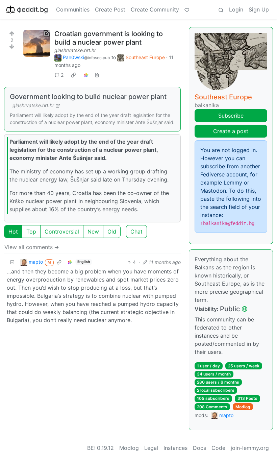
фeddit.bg (32, 9)
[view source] (97, 75)
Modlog (242, 406)
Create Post (110, 9)
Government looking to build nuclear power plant (88, 97)
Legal (151, 447)
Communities (73, 9)
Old (111, 231)
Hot (13, 231)
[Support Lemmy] (187, 9)
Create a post (230, 131)
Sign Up (259, 9)
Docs (199, 447)
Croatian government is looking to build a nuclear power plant (108, 38)
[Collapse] (12, 262)
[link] (74, 75)
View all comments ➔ (31, 247)
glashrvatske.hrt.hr (75, 50)
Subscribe (231, 115)
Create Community (155, 9)
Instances (175, 447)
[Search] (221, 9)
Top (31, 231)
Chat (136, 231)
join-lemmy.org (250, 447)
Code (218, 447)
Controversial (62, 231)
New (93, 231)
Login (236, 9)
